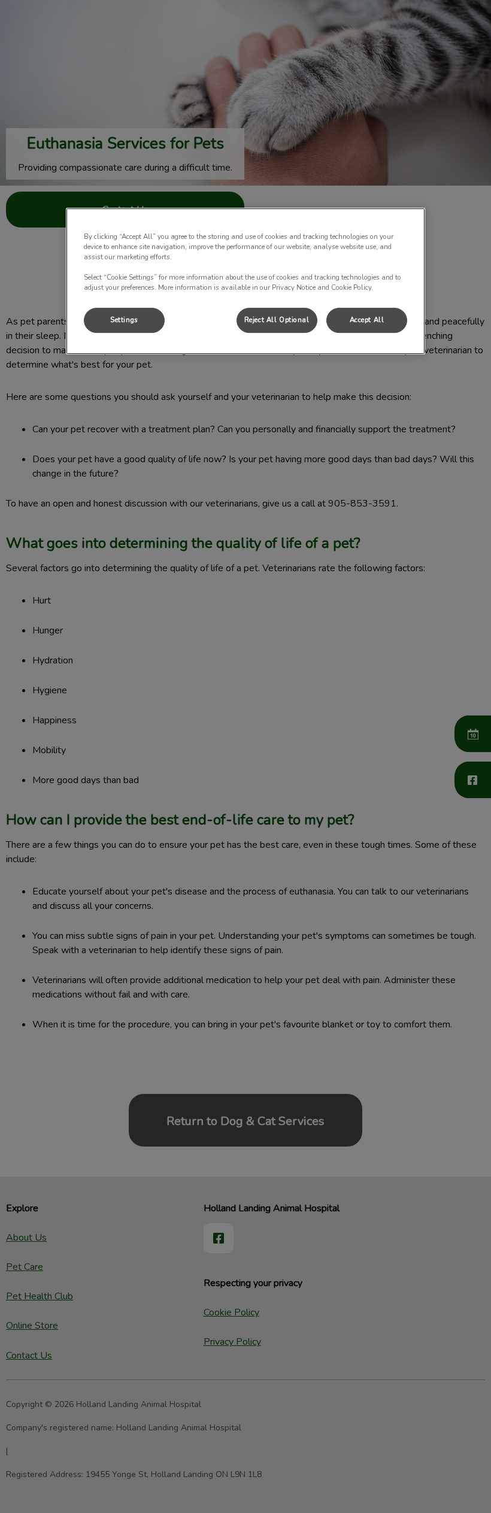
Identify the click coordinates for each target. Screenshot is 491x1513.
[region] (245, 281)
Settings (124, 320)
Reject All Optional (277, 320)
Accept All (367, 320)
